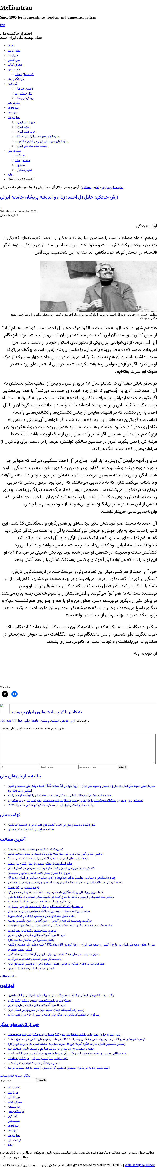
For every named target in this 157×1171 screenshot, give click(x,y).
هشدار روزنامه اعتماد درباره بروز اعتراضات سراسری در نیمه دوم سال (49, 911)
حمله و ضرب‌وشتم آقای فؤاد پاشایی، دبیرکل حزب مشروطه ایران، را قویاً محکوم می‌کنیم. (60, 795)
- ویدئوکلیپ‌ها (24, 98)
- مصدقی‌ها (22, 160)
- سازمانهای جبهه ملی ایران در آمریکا (37, 136)
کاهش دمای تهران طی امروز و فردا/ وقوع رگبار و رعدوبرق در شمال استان (51, 868)
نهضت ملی (14, 151)
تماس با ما (14, 50)
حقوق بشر (14, 103)
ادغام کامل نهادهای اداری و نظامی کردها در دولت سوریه (41, 916)
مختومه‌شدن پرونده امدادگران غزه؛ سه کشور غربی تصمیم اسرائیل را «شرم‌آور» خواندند (60, 925)
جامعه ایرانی (31, 721)
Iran (2, 25)
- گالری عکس (23, 93)
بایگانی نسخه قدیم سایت (15, 1075)
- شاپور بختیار (23, 170)
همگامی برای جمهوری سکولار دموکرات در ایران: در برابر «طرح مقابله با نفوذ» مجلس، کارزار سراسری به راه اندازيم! (75, 800)
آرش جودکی (68, 721)
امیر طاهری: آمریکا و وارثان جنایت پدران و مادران (36, 935)
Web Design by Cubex (140, 1165)
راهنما (11, 45)
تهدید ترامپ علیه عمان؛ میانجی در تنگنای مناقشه (38, 1058)
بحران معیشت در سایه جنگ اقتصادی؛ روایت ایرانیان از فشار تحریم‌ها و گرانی (53, 954)
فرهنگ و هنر (16, 79)
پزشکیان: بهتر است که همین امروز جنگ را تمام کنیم (39, 901)
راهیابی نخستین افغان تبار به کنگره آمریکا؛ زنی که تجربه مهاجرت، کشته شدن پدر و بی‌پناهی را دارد (67, 1044)
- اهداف (20, 155)
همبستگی (14, 1121)
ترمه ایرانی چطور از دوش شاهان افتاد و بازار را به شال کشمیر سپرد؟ (48, 858)
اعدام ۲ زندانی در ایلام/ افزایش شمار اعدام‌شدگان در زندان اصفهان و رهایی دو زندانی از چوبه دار (65, 882)
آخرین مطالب (90, 187)
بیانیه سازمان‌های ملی (20, 776)
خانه (10, 175)
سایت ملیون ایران (112, 187)
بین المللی (14, 60)
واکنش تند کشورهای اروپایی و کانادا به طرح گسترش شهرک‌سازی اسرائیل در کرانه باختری (61, 897)
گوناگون (12, 84)
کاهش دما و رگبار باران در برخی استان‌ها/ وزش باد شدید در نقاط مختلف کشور (55, 854)
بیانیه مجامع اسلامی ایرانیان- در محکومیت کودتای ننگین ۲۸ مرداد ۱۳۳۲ (51, 805)
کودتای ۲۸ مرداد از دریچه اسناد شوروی (31, 968)
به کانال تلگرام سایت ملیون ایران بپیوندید (46, 712)
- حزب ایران (22, 127)
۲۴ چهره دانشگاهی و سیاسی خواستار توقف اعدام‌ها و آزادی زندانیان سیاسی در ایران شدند (62, 878)
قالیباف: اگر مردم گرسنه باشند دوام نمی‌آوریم (35, 959)
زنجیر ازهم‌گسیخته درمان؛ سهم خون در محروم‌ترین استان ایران (46, 1010)
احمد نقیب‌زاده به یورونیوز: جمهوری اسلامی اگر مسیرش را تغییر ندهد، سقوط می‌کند (59, 1068)
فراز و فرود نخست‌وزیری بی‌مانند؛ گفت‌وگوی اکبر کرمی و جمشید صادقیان (51, 825)
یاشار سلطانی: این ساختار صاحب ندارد (31, 940)
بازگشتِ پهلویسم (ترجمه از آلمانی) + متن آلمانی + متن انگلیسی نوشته (50, 921)
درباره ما (13, 55)
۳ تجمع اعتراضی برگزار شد (23, 887)
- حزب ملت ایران (25, 131)
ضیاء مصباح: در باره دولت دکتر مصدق (31, 829)
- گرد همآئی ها (24, 74)
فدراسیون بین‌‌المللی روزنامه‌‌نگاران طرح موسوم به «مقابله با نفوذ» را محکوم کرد (55, 892)
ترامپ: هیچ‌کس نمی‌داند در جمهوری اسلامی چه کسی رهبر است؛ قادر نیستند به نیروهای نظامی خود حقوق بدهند (76, 1039)
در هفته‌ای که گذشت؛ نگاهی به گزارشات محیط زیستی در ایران (45, 906)
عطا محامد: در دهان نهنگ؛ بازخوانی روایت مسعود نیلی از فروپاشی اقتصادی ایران (56, 964)
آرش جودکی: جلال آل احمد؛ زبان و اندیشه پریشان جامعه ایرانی (59, 197)
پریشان (45, 721)
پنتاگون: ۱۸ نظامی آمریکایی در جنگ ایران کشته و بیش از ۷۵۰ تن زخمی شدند (54, 1014)
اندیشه (55, 721)
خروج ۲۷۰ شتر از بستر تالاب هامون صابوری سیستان (39, 873)
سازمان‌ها (14, 117)
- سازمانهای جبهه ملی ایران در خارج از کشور (41, 141)
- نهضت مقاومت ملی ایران (31, 146)
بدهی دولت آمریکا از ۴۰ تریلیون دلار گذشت (34, 1063)
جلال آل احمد (15, 721)
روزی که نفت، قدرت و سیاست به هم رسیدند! (35, 849)
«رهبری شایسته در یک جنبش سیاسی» (32, 930)
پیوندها (12, 112)
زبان (2, 721)
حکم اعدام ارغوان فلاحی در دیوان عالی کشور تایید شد (40, 863)
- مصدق (20, 165)
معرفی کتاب (15, 65)
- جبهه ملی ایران (25, 122)
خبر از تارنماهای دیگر (19, 1024)
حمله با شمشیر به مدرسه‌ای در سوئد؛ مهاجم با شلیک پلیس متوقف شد (51, 1048)
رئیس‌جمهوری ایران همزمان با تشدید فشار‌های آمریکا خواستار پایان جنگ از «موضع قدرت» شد (64, 1034)
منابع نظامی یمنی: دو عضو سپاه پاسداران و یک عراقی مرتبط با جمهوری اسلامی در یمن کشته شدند (67, 1053)
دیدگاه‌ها (13, 108)
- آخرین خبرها (24, 88)
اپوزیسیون (14, 69)
